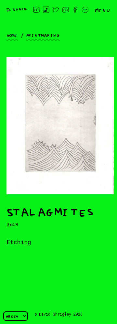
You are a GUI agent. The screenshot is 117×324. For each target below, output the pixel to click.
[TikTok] (46, 9)
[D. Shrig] (16, 9)
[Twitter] (56, 9)
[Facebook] (75, 9)
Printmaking (43, 35)
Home (12, 35)
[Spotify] (85, 9)
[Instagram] (36, 9)
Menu (102, 10)
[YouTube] (65, 9)
